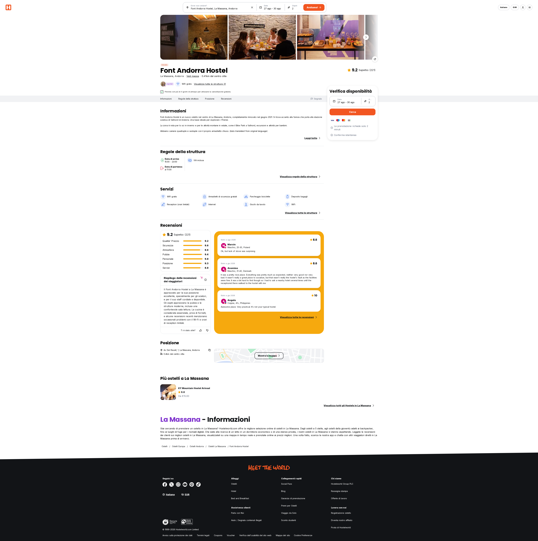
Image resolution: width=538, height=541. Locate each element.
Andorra (179, 76)
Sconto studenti (288, 520)
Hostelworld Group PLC (342, 484)
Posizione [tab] (209, 99)
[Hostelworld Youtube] (185, 484)
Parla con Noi (237, 513)
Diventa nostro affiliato (341, 520)
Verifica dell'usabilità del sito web (255, 535)
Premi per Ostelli (289, 505)
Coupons (218, 535)
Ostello (164, 65)
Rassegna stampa (339, 491)
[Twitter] (171, 484)
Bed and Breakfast (240, 498)
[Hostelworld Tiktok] (198, 484)
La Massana (166, 76)
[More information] (205, 279)
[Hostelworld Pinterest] (191, 484)
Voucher (231, 535)
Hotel (233, 491)
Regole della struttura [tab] (188, 99)
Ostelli (234, 484)
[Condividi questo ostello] (375, 59)
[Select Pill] (523, 7)
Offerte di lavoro (339, 498)
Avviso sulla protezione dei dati (177, 535)
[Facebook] (165, 484)
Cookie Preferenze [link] (303, 535)
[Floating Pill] (366, 37)
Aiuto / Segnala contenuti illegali (246, 520)
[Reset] (252, 7)
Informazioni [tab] (166, 99)
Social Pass (286, 484)
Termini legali (203, 535)
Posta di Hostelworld (341, 527)
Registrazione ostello (341, 513)
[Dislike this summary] (207, 330)
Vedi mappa (192, 76)
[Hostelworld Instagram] (178, 484)
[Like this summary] (200, 330)
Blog (283, 491)
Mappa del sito (283, 535)
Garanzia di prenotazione (293, 498)
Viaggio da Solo (289, 513)
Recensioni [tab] (226, 99)
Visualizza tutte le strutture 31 (210, 84)
